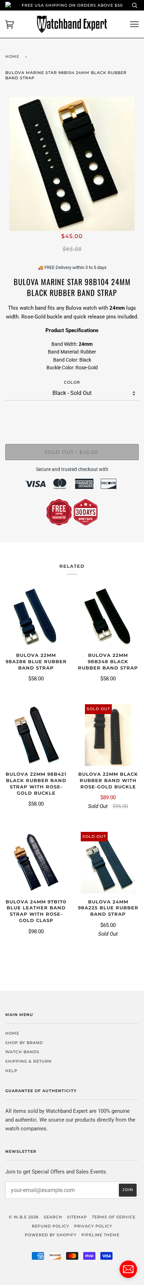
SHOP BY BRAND (24, 1042)
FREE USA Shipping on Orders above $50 (72, 5)
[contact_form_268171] (128, 1269)
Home (12, 56)
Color (72, 382)
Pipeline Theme (100, 1234)
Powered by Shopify (51, 1234)
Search (53, 1217)
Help (11, 1070)
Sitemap (77, 1217)
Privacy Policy (93, 1226)
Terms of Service (114, 1217)
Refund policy (50, 1226)
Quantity (72, 414)
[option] (72, 164)
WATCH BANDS (22, 1051)
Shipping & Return (28, 1061)
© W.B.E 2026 (24, 1217)
